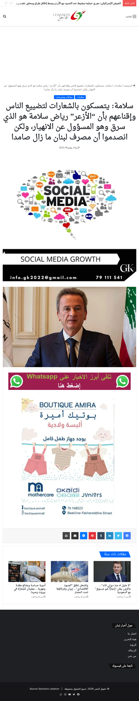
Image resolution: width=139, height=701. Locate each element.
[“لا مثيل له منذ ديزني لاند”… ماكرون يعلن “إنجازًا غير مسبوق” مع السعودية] (112, 571)
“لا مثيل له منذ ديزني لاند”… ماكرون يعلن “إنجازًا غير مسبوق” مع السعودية (113, 589)
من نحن (132, 656)
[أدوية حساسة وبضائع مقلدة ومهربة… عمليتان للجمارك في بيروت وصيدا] (26, 571)
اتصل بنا (132, 633)
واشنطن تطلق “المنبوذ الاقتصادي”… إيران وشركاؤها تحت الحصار (72, 589)
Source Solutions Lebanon (44, 688)
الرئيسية (128, 85)
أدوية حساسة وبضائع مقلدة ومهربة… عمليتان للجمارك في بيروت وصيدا (29, 589)
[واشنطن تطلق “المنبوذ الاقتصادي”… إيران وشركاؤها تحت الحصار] (69, 571)
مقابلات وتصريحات (64, 97)
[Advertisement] (69, 54)
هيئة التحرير (130, 639)
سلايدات (118, 85)
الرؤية (133, 644)
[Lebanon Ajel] (69, 16)
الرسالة (132, 650)
